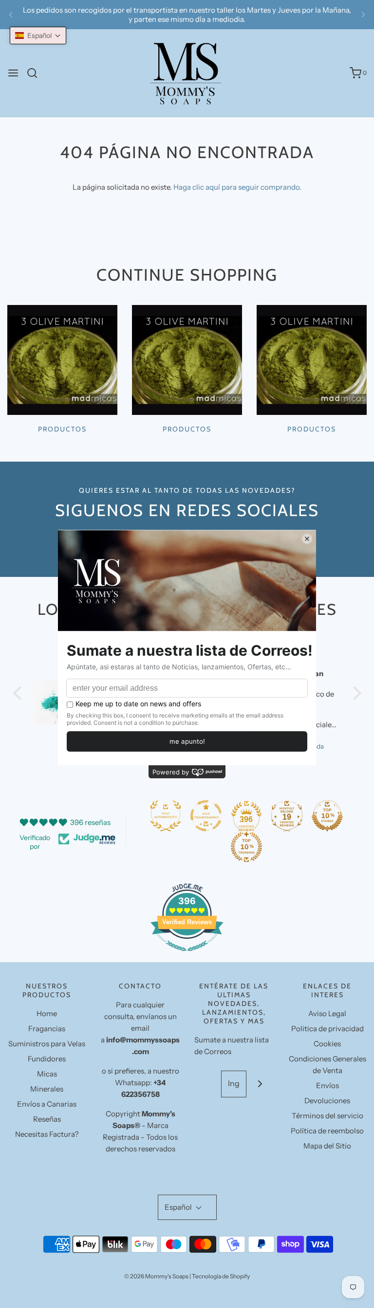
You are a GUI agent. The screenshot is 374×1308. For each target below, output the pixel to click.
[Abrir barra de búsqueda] (35, 73)
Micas (47, 1073)
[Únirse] (259, 1084)
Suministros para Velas (46, 1043)
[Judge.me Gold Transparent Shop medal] (206, 815)
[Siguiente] (363, 14)
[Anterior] (10, 14)
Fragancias (46, 1028)
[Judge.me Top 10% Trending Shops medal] (246, 846)
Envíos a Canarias (46, 1104)
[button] (38, 35)
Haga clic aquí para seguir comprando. (237, 187)
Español (179, 1207)
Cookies (327, 1043)
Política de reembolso (327, 1130)
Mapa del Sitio (327, 1145)
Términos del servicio (327, 1115)
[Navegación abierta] (13, 73)
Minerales (46, 1088)
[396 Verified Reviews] (187, 956)
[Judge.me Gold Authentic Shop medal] (165, 815)
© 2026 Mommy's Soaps (156, 1276)
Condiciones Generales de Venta (327, 1064)
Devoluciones (327, 1100)
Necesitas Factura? (47, 1134)
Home (47, 1013)
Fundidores (47, 1058)
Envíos (327, 1085)
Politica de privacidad (327, 1028)
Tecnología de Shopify (221, 1276)
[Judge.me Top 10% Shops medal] (327, 815)
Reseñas (47, 1119)
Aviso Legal (327, 1013)
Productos (62, 429)
